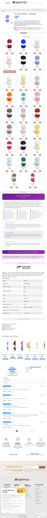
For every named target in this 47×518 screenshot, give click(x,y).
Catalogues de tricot (38, 497)
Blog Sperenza (38, 503)
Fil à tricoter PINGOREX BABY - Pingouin (42, 354)
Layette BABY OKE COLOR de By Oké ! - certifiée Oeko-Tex (27, 354)
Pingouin (27, 493)
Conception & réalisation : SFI (23, 516)
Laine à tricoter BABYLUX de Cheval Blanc (5, 354)
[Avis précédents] (14, 431)
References (4, 272)
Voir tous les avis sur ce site (12, 375)
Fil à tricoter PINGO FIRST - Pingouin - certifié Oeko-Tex (12, 354)
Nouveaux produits (37, 489)
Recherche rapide (26, 36)
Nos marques (28, 485)
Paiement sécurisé (18, 443)
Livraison (6, 443)
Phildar (26, 491)
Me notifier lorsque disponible (9, 71)
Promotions (37, 486)
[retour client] (41, 439)
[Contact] (6, 439)
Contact (29, 443)
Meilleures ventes (39, 491)
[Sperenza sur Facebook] (10, 457)
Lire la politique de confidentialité (7, 508)
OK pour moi (19, 512)
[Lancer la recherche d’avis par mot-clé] (44, 382)
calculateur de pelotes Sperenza (32, 257)
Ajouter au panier (7, 361)
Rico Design (27, 495)
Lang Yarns (27, 487)
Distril (26, 489)
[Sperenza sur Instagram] (13, 457)
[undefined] (17, 373)
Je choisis (7, 512)
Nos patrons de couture (38, 494)
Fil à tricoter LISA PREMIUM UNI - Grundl (34, 354)
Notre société (17, 485)
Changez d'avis (40, 443)
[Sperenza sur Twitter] (7, 457)
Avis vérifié (43, 386)
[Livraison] (18, 439)
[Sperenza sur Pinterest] (16, 457)
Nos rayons (39, 484)
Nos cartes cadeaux (37, 501)
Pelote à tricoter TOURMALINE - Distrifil (20, 354)
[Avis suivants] (33, 431)
